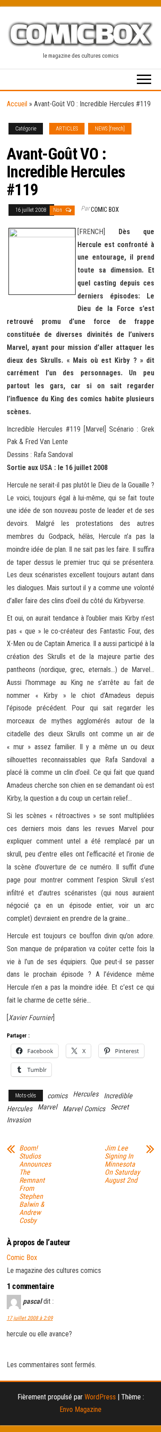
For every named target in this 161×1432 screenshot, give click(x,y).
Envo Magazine (80, 1409)
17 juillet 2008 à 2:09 (30, 1318)
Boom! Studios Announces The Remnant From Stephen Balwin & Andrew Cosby (35, 1184)
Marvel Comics (84, 1108)
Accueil (17, 104)
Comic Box (105, 209)
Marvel (47, 1107)
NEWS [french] (110, 129)
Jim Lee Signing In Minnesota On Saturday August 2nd (122, 1164)
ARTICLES (67, 129)
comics (57, 1096)
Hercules (85, 1094)
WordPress (100, 1397)
